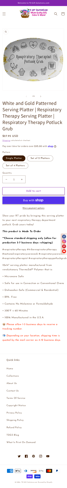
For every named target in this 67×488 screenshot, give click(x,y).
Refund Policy (14, 427)
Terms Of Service (16, 398)
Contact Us (13, 391)
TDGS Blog (13, 435)
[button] (4, 13)
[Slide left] (26, 96)
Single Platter (14, 158)
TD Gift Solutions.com (29, 482)
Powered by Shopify (45, 482)
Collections (13, 376)
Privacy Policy (14, 413)
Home (10, 368)
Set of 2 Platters (40, 158)
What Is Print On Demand (21, 442)
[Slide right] (40, 96)
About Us (12, 383)
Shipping (6, 140)
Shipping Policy (15, 420)
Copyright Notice (16, 405)
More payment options (33, 208)
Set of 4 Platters (15, 165)
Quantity (7, 173)
